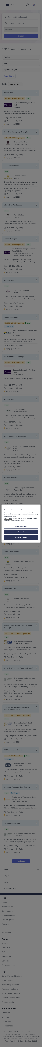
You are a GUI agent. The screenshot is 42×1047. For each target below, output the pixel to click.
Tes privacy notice (19, 520)
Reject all (21, 531)
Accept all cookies (21, 537)
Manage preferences (21, 526)
